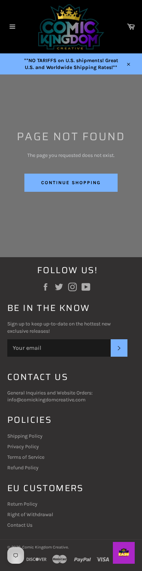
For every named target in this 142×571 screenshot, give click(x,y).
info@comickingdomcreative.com (46, 400)
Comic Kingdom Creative (45, 547)
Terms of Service (25, 457)
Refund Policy (23, 468)
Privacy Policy (23, 447)
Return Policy (22, 504)
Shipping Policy (25, 436)
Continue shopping (70, 182)
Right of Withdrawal (30, 514)
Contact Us (19, 525)
